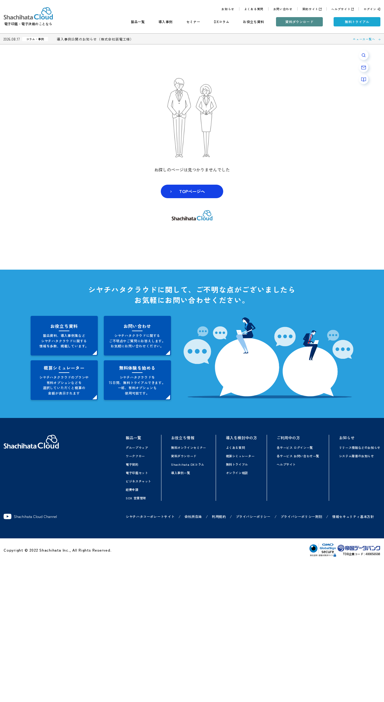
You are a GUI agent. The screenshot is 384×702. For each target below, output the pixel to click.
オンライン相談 (237, 473)
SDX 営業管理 (136, 498)
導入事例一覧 (180, 473)
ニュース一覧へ (364, 39)
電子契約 (132, 464)
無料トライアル (357, 21)
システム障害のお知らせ (356, 456)
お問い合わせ (282, 9)
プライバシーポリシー (253, 516)
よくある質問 (253, 9)
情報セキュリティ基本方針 (353, 516)
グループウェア (137, 447)
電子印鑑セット (137, 473)
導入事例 (165, 21)
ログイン (370, 9)
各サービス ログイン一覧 (295, 447)
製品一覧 (138, 21)
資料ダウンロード (299, 21)
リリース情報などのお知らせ (359, 447)
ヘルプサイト (340, 9)
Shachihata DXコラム (187, 464)
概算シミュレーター (240, 456)
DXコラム (221, 21)
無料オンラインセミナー (188, 447)
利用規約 (219, 516)
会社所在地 (193, 516)
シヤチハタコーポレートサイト (150, 516)
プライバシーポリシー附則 (301, 516)
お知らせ (227, 9)
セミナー (193, 21)
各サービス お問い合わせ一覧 (298, 456)
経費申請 (132, 489)
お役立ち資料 (253, 21)
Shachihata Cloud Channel (35, 516)
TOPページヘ (192, 191)
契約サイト (310, 9)
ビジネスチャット (138, 481)
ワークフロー (135, 456)
